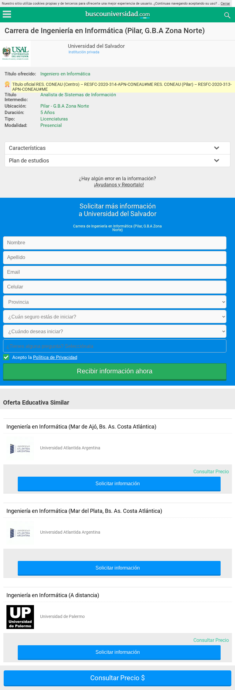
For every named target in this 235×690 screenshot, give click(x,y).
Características (27, 148)
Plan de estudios (29, 160)
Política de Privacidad (55, 357)
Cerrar (225, 4)
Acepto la (44, 357)
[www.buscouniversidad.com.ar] (117, 18)
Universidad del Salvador (96, 46)
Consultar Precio (211, 472)
